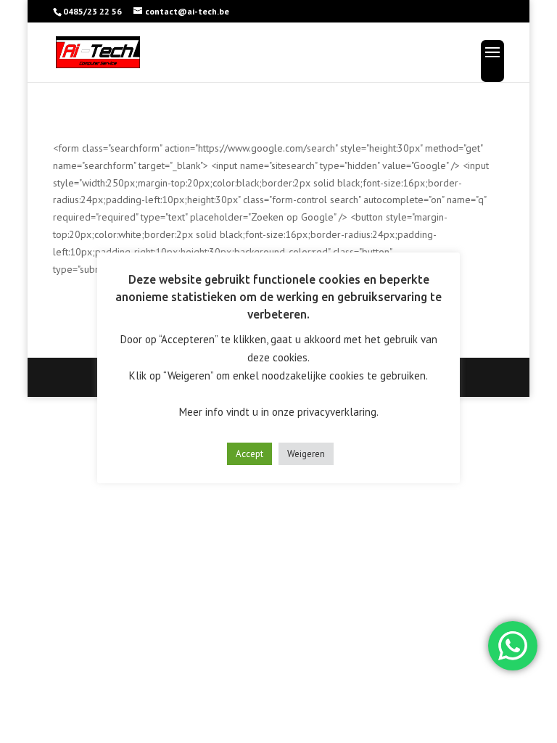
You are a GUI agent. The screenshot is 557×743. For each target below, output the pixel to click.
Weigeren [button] (306, 454)
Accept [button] (249, 454)
